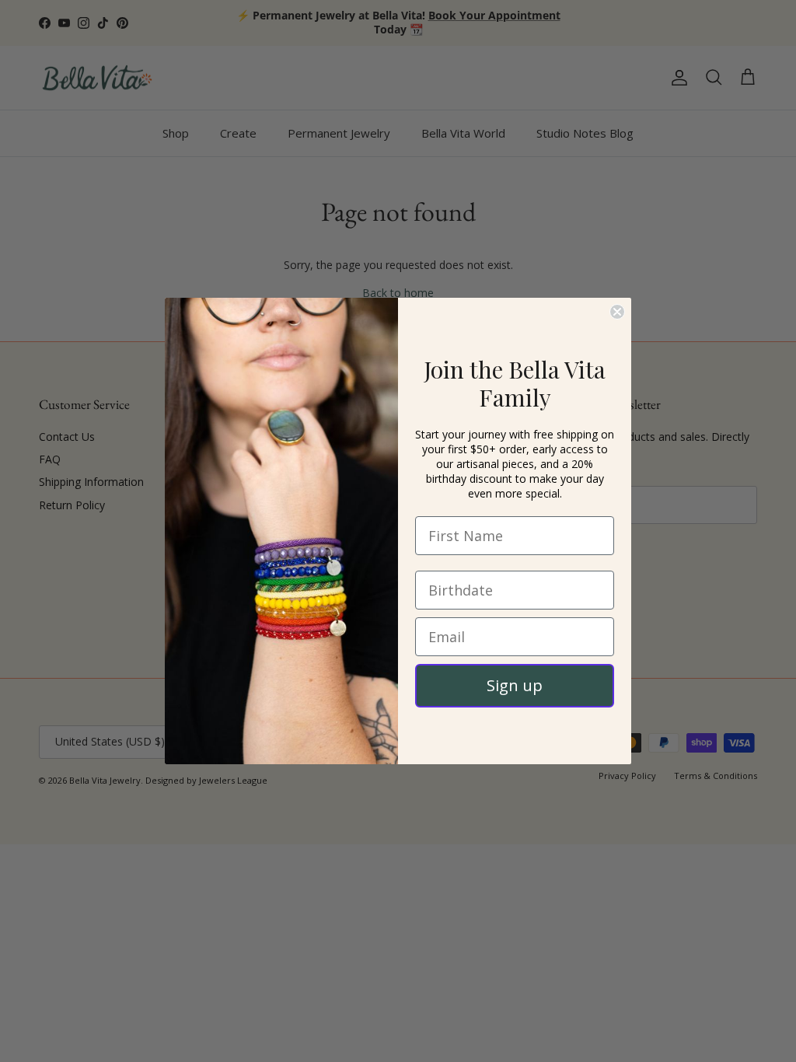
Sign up (515, 685)
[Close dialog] (617, 312)
